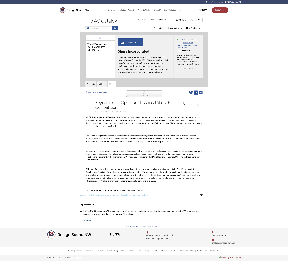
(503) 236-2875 (234, 2)
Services (79, 251)
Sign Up (198, 20)
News (152, 20)
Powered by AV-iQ (151, 227)
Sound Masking (143, 251)
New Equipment (193, 28)
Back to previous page (97, 92)
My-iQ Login (184, 20)
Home (70, 251)
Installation (90, 251)
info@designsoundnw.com (223, 243)
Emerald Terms (130, 227)
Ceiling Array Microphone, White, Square (187, 46)
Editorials (163, 251)
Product (100, 251)
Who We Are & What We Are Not (182, 251)
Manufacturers (175, 28)
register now (85, 220)
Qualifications (202, 251)
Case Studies (141, 20)
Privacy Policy (140, 227)
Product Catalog (112, 251)
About (154, 251)
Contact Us (161, 20)
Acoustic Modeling (127, 251)
